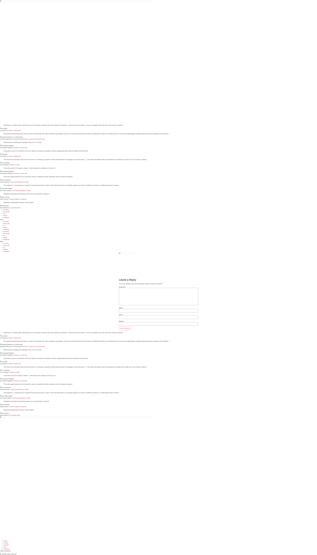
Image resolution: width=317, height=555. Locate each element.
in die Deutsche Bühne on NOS (20, 190)
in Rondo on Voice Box (20, 147)
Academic (6, 217)
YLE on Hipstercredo (13, 208)
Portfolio (6, 210)
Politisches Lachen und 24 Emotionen (33, 139)
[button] (158, 220)
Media (5, 215)
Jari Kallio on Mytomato (13, 130)
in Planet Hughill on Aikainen (17, 199)
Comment (122, 287)
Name (121, 308)
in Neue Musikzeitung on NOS (19, 182)
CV (4, 213)
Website (121, 321)
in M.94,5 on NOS (14, 165)
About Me (6, 211)
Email (121, 314)
